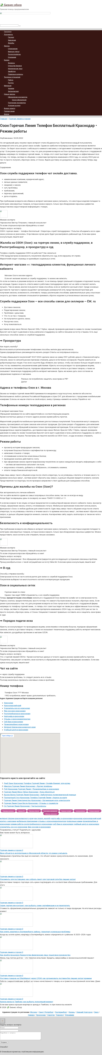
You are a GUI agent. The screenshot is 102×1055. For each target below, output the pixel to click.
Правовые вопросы (15, 74)
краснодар (78, 818)
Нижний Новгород (84, 1012)
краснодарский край (92, 818)
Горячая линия (9, 111)
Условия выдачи (14, 106)
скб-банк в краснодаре (63, 824)
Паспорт (11, 37)
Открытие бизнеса (15, 66)
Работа (10, 80)
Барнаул (60, 1015)
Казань (72, 1012)
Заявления (12, 40)
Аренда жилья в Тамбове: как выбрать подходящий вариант (26, 1002)
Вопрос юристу (9, 108)
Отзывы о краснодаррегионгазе (17, 719)
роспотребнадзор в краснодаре (38, 824)
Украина (11, 88)
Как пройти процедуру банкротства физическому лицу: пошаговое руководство (35, 955)
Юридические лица (15, 69)
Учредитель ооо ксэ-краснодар (17, 708)
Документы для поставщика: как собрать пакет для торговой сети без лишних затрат (38, 879)
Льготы (11, 83)
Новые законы (9, 94)
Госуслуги (7, 32)
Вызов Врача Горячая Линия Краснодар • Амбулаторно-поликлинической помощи (40, 795)
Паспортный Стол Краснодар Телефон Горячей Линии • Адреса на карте (35, 797)
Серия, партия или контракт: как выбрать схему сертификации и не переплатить (35, 905)
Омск (96, 1012)
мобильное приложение (27, 821)
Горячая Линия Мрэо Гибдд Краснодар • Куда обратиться (29, 792)
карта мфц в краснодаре (62, 818)
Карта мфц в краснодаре (14, 716)
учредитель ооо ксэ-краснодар (13, 827)
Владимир (69, 1015)
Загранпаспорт (13, 91)
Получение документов (17, 103)
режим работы (17, 824)
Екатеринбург (61, 1012)
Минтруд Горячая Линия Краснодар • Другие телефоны (28, 786)
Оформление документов (17, 97)
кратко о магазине (8, 821)
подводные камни (74, 821)
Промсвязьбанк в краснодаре (16, 724)
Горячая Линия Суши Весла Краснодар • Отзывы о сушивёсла (31, 803)
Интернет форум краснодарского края (20, 727)
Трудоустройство (14, 54)
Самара (31, 1015)
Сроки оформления (19, 100)
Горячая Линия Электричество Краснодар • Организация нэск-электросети (37, 800)
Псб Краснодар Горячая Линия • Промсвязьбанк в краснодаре (31, 789)
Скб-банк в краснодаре (13, 722)
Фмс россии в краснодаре (15, 711)
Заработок (12, 71)
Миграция (7, 86)
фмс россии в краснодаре (39, 827)
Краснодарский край (12, 705)
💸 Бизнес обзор (11, 5)
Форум (6, 114)
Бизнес (6, 60)
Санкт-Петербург (46, 1012)
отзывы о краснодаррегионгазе (52, 821)
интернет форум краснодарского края (16, 818)
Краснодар (8, 703)
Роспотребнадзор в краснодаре (17, 714)
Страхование (13, 49)
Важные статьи (13, 52)
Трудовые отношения (12, 77)
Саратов (51, 1015)
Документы (8, 35)
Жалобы (11, 43)
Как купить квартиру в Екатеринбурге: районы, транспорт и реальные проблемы (35, 932)
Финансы (11, 63)
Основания (12, 57)
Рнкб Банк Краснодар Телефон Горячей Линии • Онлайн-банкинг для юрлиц (37, 783)
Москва (33, 1012)
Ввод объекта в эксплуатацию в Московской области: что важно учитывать (33, 853)
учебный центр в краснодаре (86, 824)
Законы (7, 46)
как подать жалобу (42, 818)
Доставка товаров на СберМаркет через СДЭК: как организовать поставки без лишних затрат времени (46, 978)
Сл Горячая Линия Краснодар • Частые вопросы (25, 806)
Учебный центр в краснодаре (16, 730)
